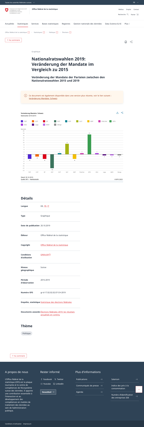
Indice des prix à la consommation (120, 387)
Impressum (27, 424)
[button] (9, 23)
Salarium (115, 379)
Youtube (47, 383)
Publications (81, 379)
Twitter (60, 379)
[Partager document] (131, 41)
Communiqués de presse (87, 385)
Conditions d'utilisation (13, 424)
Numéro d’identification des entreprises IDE (122, 396)
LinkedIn (60, 383)
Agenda (79, 392)
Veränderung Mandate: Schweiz (43, 98)
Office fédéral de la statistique (45, 9)
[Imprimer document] (125, 41)
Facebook (47, 379)
